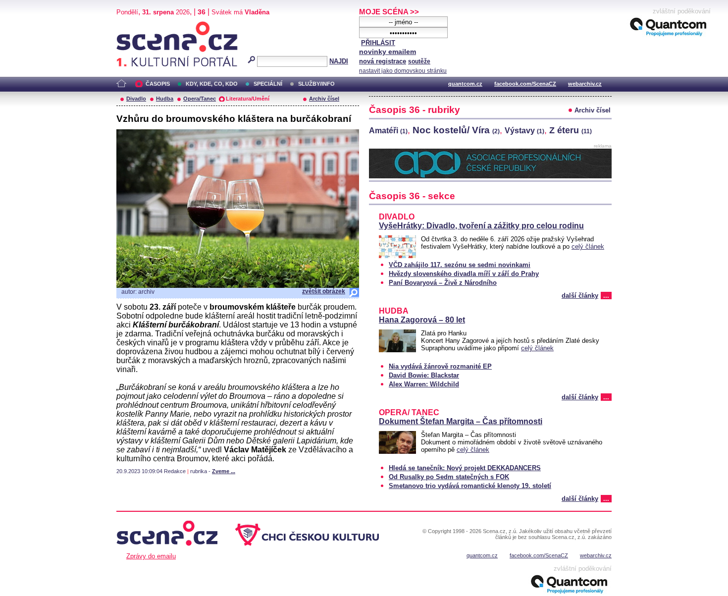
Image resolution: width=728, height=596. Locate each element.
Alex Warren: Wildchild (424, 384)
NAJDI (338, 61)
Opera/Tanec (199, 99)
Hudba (164, 99)
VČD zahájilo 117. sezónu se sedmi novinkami (459, 265)
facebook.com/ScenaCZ (525, 84)
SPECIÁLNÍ (268, 84)
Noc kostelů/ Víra (456, 129)
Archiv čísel (324, 99)
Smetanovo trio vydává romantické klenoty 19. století (470, 485)
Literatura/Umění (247, 99)
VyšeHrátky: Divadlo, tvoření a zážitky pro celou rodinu (481, 225)
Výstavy (524, 130)
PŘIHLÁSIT (378, 43)
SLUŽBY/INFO (316, 84)
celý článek (588, 246)
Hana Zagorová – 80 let (422, 320)
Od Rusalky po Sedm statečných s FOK (449, 477)
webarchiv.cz (585, 84)
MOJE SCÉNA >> (389, 11)
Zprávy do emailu (151, 556)
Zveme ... (223, 471)
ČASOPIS (158, 84)
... (606, 295)
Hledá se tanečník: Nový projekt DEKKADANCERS (465, 468)
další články (580, 295)
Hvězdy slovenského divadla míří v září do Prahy (464, 273)
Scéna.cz (133, 25)
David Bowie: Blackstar (424, 375)
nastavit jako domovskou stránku (403, 71)
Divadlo (136, 99)
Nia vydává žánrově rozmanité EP (440, 366)
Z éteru (570, 130)
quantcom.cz (465, 84)
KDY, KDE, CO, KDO (212, 84)
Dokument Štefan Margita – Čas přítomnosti (460, 421)
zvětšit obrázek (323, 291)
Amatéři (388, 130)
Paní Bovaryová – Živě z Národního (443, 282)
